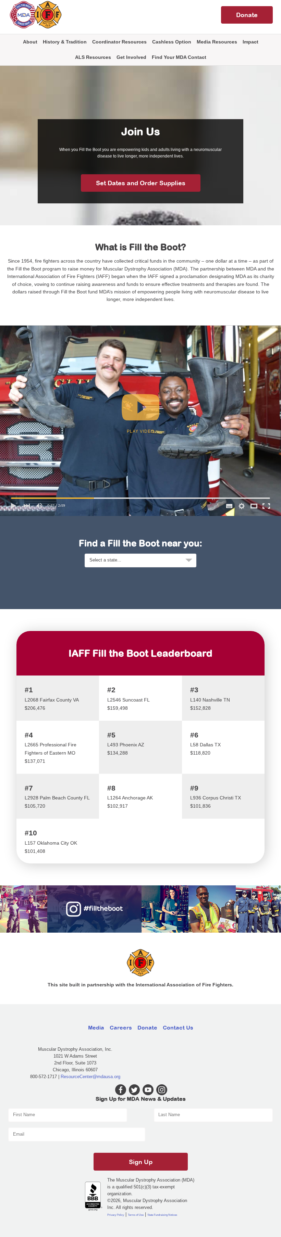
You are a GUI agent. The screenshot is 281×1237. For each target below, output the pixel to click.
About (30, 42)
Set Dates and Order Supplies (140, 183)
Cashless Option (171, 42)
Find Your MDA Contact (179, 57)
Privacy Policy (115, 1214)
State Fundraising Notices (162, 1214)
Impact (250, 42)
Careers (121, 1027)
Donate (247, 14)
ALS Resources (93, 57)
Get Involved (131, 57)
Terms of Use (136, 1214)
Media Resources (217, 42)
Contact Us (178, 1027)
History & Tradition (65, 42)
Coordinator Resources (119, 42)
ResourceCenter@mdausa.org (90, 1076)
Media (96, 1027)
